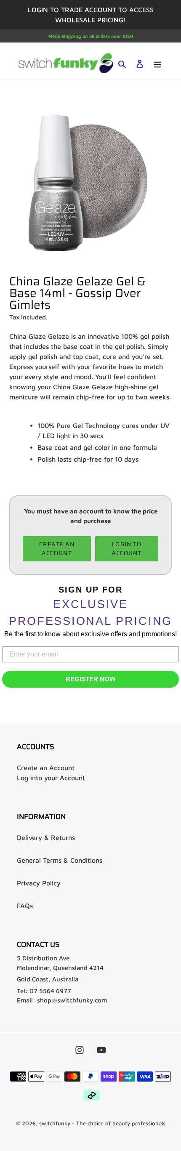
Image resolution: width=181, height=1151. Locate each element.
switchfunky (54, 1123)
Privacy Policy (39, 883)
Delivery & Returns (46, 837)
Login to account (127, 549)
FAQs (25, 905)
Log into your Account (51, 778)
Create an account (57, 549)
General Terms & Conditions (59, 860)
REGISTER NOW (90, 679)
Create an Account (46, 767)
